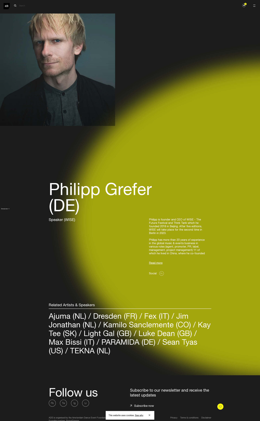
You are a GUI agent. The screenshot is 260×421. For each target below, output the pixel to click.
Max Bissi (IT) (73, 342)
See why (139, 415)
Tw (63, 403)
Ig (75, 403)
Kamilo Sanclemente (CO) (147, 324)
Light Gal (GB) (108, 333)
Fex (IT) (157, 316)
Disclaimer (4, 208)
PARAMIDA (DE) (128, 342)
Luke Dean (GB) (165, 333)
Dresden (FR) (115, 316)
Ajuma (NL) (68, 316)
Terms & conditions (189, 417)
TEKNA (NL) (89, 350)
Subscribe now (144, 405)
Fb (161, 273)
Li (86, 403)
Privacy (173, 417)
